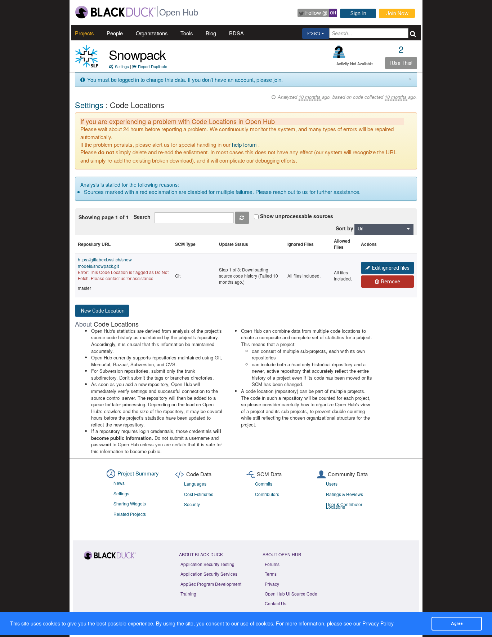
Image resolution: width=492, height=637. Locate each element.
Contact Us (275, 603)
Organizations (151, 33)
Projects (84, 33)
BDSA (236, 33)
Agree (456, 623)
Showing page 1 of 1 (104, 217)
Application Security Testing (207, 564)
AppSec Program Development (210, 584)
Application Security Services (208, 574)
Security (192, 504)
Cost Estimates (198, 494)
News (119, 483)
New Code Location (103, 311)
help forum (244, 144)
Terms (271, 574)
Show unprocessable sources (296, 216)
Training (188, 593)
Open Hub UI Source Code (291, 593)
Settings (122, 66)
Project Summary (138, 473)
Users (331, 484)
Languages (195, 484)
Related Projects (129, 514)
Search (143, 216)
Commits (263, 484)
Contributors (267, 494)
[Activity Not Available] (339, 51)
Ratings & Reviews (344, 494)
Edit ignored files (391, 268)
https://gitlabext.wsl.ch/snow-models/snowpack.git (105, 262)
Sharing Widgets (129, 503)
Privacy (272, 584)
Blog (211, 33)
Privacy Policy (378, 623)
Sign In (358, 13)
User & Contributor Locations (344, 505)
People (115, 33)
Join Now (397, 13)
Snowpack (137, 54)
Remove (390, 281)
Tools (186, 33)
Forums (272, 564)
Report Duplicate (152, 66)
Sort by (344, 228)
